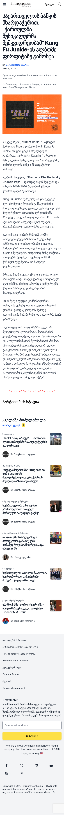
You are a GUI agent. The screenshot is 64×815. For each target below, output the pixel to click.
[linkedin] (36, 765)
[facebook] (6, 765)
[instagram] (7, 773)
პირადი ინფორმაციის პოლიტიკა (19, 653)
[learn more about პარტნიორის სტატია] (5, 454)
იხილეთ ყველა (11, 425)
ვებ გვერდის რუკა (11, 667)
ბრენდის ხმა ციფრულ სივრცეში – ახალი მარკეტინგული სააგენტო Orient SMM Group (23, 608)
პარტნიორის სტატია (17, 64)
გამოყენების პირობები (14, 640)
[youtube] (51, 765)
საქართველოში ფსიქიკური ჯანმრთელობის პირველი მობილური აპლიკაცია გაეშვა (20, 509)
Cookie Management (13, 688)
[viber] (21, 773)
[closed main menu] (4, 4)
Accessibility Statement (15, 660)
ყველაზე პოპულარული (24, 420)
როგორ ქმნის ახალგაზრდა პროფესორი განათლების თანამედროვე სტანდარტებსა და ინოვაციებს (23, 543)
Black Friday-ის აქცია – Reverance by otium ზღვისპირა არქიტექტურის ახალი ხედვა (24, 441)
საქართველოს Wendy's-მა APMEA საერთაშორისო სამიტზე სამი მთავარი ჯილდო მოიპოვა (24, 576)
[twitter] (21, 765)
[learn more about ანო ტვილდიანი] (5, 557)
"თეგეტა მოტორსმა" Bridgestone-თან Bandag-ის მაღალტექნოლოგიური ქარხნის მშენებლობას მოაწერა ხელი (24, 475)
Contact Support (11, 674)
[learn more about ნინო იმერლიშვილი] (5, 621)
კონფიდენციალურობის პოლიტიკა (20, 647)
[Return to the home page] (21, 4)
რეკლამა (7, 681)
